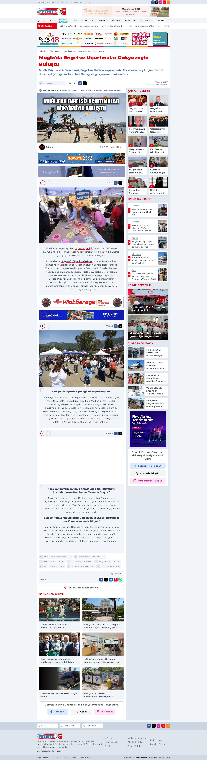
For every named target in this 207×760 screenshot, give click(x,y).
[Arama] (168, 20)
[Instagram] (160, 2)
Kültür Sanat (54, 51)
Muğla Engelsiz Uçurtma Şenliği (50, 83)
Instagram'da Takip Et (150, 480)
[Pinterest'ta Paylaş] (116, 715)
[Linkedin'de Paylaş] (111, 715)
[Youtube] (164, 2)
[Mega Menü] (38, 21)
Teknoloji (114, 21)
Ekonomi (102, 21)
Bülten (49, 147)
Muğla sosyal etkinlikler (54, 701)
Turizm (126, 21)
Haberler (42, 51)
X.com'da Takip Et (150, 473)
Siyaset (74, 21)
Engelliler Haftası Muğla (54, 697)
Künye (42, 2)
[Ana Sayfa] (44, 21)
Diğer (148, 21)
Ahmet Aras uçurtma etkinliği (91, 692)
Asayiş (84, 21)
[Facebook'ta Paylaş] (80, 83)
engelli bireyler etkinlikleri (83, 701)
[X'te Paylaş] (85, 83)
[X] (156, 2)
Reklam (52, 2)
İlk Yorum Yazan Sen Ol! (84, 722)
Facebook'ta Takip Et (149, 466)
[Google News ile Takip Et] (116, 147)
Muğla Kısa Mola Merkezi (109, 697)
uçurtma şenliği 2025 (111, 701)
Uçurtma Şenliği (83, 248)
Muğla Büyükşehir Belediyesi (76, 261)
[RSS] (168, 2)
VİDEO (161, 20)
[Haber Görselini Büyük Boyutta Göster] (81, 118)
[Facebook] (153, 2)
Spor (92, 21)
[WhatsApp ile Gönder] (120, 715)
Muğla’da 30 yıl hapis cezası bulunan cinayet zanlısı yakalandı (90, 26)
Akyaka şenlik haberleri (82, 697)
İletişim (63, 2)
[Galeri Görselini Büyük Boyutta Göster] (81, 215)
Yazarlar (137, 21)
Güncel (51, 21)
